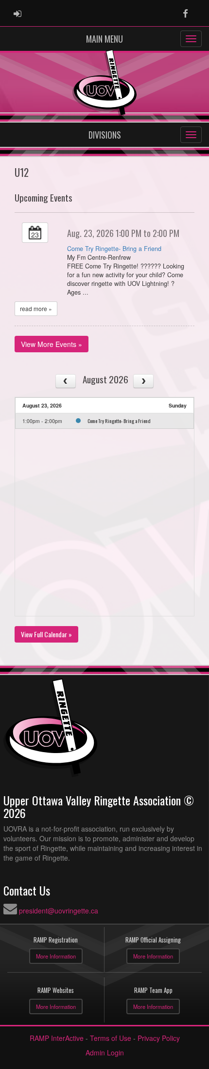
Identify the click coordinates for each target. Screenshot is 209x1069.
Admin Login (105, 1052)
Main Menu (104, 38)
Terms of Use (110, 1038)
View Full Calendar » (46, 634)
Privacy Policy (159, 1038)
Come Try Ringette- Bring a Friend (114, 248)
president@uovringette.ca (58, 910)
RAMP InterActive (57, 1038)
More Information (56, 956)
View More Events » (51, 344)
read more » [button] (36, 308)
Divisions (104, 134)
